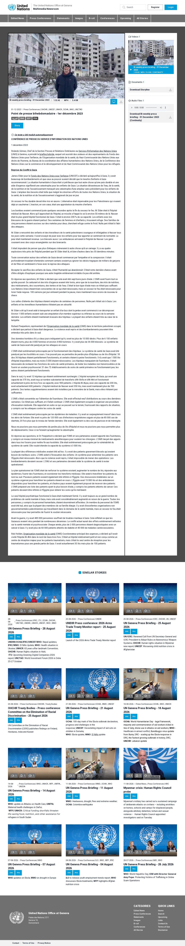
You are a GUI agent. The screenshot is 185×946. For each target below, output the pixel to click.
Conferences (107, 18)
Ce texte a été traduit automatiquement (33, 135)
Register (155, 7)
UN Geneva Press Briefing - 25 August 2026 (147, 625)
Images (79, 18)
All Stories (142, 18)
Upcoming (125, 18)
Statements (63, 18)
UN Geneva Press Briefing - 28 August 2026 (31, 630)
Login (171, 7)
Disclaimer (163, 930)
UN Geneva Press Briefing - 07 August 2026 (31, 866)
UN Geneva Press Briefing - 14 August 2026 (31, 792)
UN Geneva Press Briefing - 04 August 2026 (89, 866)
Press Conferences (40, 18)
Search (161, 914)
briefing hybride (47, 154)
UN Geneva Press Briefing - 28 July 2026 (148, 864)
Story (17, 125)
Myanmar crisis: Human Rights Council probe (147, 789)
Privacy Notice (44, 943)
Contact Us (163, 923)
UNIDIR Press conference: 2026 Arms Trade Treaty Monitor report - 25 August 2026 (91, 626)
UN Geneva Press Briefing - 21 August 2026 (89, 710)
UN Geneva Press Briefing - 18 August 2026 (147, 710)
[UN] (19, 7)
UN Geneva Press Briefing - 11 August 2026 (89, 789)
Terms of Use (164, 927)
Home (160, 911)
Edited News (17, 18)
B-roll (92, 18)
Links (160, 920)
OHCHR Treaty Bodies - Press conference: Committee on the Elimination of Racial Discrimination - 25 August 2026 (34, 711)
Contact (15, 943)
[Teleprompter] (113, 101)
